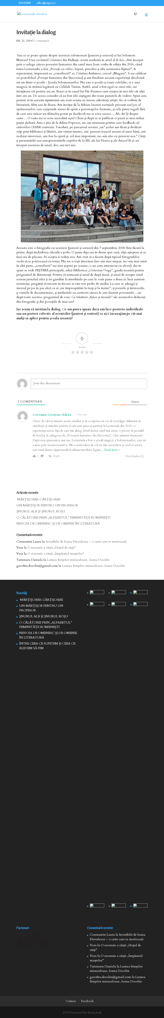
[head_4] (97, 595)
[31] (97, 607)
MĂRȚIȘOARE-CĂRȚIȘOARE (38, 499)
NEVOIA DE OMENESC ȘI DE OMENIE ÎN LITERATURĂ (58, 523)
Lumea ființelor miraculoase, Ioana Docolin (78, 560)
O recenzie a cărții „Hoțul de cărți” (51, 547)
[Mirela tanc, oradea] (140, 908)
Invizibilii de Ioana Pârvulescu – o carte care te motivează (86, 541)
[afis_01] (118, 908)
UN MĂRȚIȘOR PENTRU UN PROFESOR (47, 505)
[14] (118, 595)
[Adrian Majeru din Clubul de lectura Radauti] (140, 607)
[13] (140, 595)
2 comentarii (41, 41)
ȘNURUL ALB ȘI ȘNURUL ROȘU (40, 511)
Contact (71, 1001)
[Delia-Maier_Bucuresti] (97, 908)
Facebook (87, 1001)
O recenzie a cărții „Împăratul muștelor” (55, 553)
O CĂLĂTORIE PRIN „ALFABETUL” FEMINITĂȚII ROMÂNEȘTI (63, 517)
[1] (118, 752)
